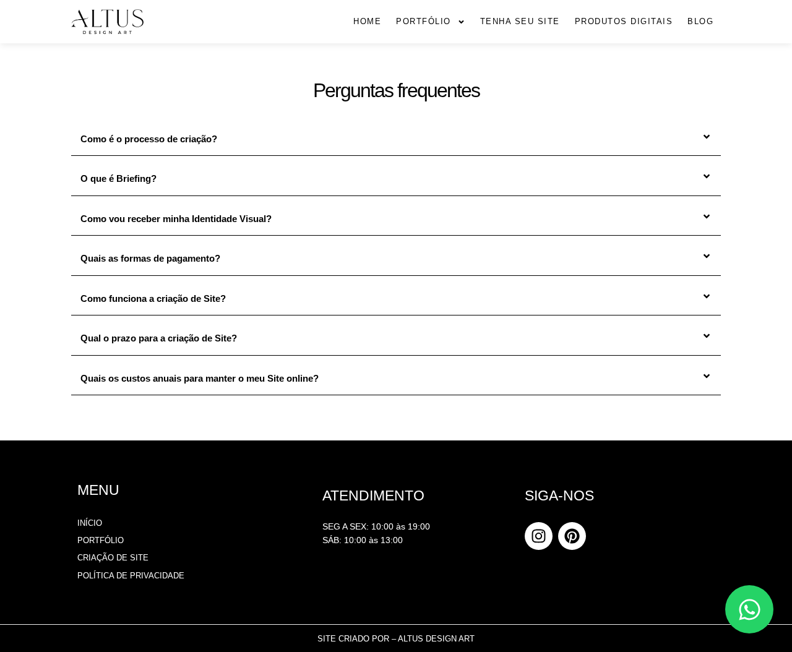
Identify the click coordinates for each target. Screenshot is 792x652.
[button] (396, 139)
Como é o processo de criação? (148, 139)
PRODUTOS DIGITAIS (624, 21)
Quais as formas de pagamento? (150, 258)
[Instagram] (539, 536)
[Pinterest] (572, 536)
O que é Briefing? (118, 178)
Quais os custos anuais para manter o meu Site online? (199, 378)
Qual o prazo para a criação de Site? (158, 338)
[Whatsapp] (749, 609)
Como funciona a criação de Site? (153, 298)
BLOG (700, 21)
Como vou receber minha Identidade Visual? (176, 218)
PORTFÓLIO (423, 21)
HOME (367, 21)
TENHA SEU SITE (520, 21)
